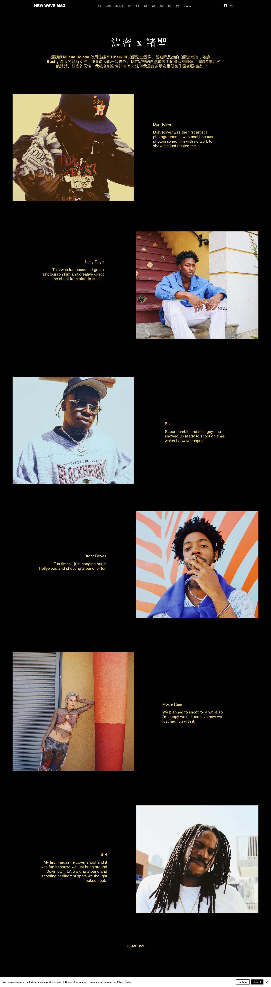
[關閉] (267, 981)
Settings (243, 982)
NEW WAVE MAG (49, 5)
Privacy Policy (124, 982)
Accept (257, 982)
